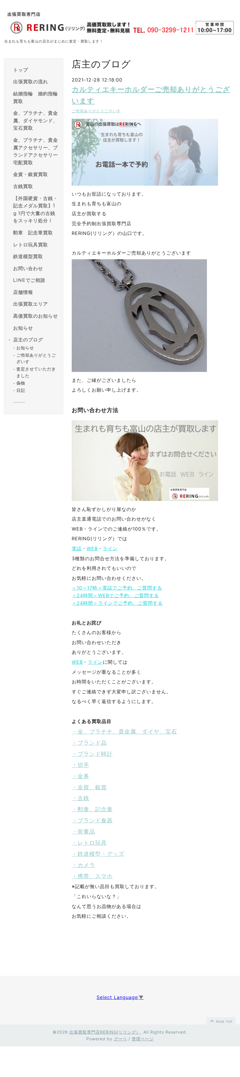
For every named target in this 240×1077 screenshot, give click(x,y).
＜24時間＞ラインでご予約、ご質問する (117, 603)
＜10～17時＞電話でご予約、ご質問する (117, 588)
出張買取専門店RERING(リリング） (104, 1031)
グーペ (120, 1038)
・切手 (80, 765)
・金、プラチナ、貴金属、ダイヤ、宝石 (124, 731)
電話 (77, 548)
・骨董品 (83, 831)
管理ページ (143, 1038)
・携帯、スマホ (92, 876)
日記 (20, 390)
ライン (110, 548)
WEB (92, 548)
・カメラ (83, 865)
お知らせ (25, 347)
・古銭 (80, 798)
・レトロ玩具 (89, 842)
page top (223, 1021)
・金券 (80, 776)
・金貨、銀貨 (89, 787)
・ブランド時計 (92, 754)
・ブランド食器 (92, 820)
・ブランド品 (89, 742)
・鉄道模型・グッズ (98, 854)
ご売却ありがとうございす (96, 111)
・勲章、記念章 (92, 809)
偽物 (20, 383)
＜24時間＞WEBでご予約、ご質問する (115, 595)
